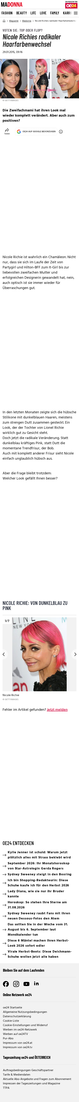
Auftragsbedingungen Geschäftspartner (28, 1070)
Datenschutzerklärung (17, 1016)
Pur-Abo (8, 1038)
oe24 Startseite (12, 1007)
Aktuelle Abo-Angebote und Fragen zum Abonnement (37, 1079)
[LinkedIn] (37, 984)
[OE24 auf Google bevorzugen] (61, 131)
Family (54, 13)
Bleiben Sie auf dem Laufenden (23, 970)
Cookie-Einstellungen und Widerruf (25, 1025)
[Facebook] (6, 984)
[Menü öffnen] (75, 13)
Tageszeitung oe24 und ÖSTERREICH (27, 1057)
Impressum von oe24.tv (17, 1047)
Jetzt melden (57, 709)
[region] (39, 659)
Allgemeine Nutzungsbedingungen (25, 1012)
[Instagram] (16, 984)
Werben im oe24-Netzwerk (20, 1029)
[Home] (4, 20)
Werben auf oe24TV (15, 1034)
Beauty (21, 13)
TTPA (6, 1088)
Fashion (7, 13)
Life (33, 13)
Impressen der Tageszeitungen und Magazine (31, 1083)
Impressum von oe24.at (17, 1043)
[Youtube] (26, 984)
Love (43, 13)
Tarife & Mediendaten (16, 1074)
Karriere (69, 13)
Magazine (14, 20)
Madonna (26, 20)
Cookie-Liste (11, 1021)
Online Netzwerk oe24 (17, 994)
